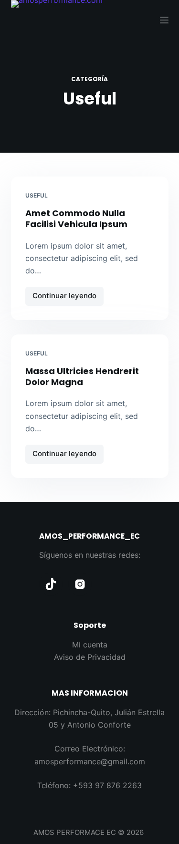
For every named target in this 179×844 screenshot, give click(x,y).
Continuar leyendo (65, 298)
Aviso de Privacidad (90, 657)
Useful (36, 195)
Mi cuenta (89, 644)
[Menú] (164, 20)
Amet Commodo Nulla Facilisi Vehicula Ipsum (76, 218)
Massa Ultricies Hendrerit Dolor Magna (82, 376)
